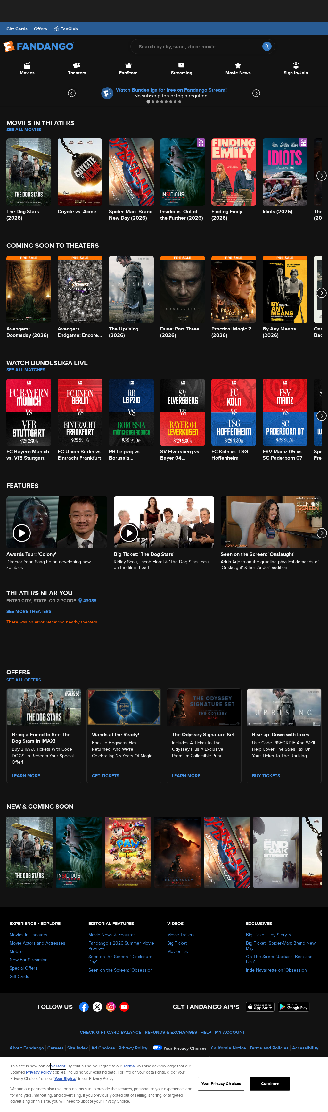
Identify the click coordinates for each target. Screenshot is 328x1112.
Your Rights (65, 1078)
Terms (129, 1066)
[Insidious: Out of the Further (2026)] (79, 852)
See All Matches (25, 369)
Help (206, 1032)
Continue (270, 1084)
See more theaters (28, 611)
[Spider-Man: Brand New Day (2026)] (227, 852)
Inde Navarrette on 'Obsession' (277, 970)
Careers (55, 1048)
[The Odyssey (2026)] (177, 852)
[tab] (148, 101)
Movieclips (177, 951)
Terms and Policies (269, 1048)
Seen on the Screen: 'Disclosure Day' (120, 959)
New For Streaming (29, 960)
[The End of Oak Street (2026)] (276, 852)
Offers (40, 28)
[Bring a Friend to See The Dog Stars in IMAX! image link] (44, 706)
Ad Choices (103, 1048)
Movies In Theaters (28, 935)
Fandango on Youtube (124, 1007)
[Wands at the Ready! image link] (124, 706)
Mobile (16, 951)
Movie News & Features (112, 935)
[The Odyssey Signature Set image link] (204, 706)
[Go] (267, 46)
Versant (58, 1066)
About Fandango (27, 1048)
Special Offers (23, 968)
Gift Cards (17, 28)
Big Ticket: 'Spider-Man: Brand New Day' (281, 945)
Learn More (26, 776)
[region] (164, 1084)
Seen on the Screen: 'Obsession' (121, 970)
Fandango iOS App (260, 1007)
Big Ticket (177, 943)
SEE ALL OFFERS (23, 679)
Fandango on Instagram (111, 1007)
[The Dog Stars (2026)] (29, 852)
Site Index (77, 1048)
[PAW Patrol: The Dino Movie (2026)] (128, 852)
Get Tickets (105, 776)
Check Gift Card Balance (110, 1032)
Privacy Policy (133, 1048)
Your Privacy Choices (185, 1048)
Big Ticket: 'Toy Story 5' (269, 935)
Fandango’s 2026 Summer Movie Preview (121, 945)
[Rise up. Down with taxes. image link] (284, 706)
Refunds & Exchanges (171, 1032)
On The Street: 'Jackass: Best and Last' (279, 959)
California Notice (228, 1048)
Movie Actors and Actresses (37, 943)
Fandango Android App (294, 1007)
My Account (230, 1032)
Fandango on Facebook (84, 1007)
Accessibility (305, 1048)
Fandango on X (97, 1007)
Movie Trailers (181, 935)
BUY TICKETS (266, 776)
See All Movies (23, 129)
